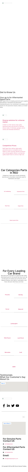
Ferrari (7, 309)
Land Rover (21, 338)
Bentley (21, 294)
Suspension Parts (20, 191)
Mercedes (7, 352)
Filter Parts (7, 205)
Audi (20, 352)
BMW (14, 366)
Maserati (20, 309)
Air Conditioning (7, 191)
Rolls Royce (7, 338)
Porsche (7, 294)
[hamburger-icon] (23, 417)
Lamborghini (14, 323)
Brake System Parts (14, 220)
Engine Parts (20, 205)
